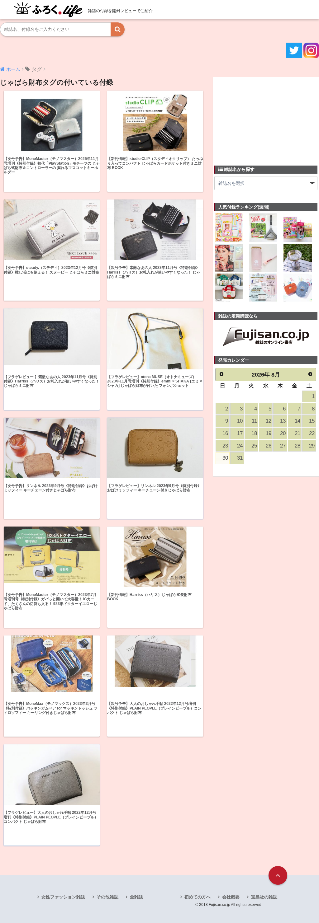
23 (225, 446)
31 (240, 458)
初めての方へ (197, 896)
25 (254, 446)
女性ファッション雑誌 (63, 896)
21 (297, 433)
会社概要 (231, 896)
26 (268, 446)
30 (225, 458)
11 (254, 421)
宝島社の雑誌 (264, 896)
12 (268, 421)
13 (283, 421)
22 (312, 433)
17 (240, 433)
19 (268, 433)
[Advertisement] (261, 118)
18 (254, 433)
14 (297, 421)
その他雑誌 (107, 896)
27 (283, 446)
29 (312, 446)
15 (312, 421)
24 (240, 446)
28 (297, 446)
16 (225, 433)
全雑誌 (136, 896)
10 (240, 421)
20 (283, 433)
